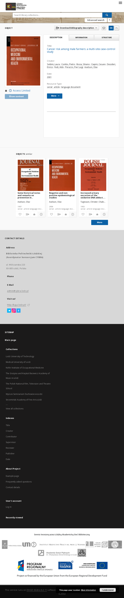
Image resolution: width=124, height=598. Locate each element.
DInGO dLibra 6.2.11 (37, 590)
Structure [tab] (107, 37)
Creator (9, 431)
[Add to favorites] (104, 28)
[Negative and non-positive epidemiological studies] (62, 175)
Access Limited (21, 90)
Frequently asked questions (19, 481)
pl (117, 28)
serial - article (53, 87)
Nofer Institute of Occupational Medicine (25, 367)
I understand (108, 589)
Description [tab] (56, 37)
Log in (8, 507)
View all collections (14, 408)
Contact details (13, 487)
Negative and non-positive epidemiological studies (62, 195)
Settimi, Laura (53, 64)
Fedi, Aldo (59, 67)
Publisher (10, 453)
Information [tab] (81, 37)
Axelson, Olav (91, 67)
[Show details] (41, 214)
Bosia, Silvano (83, 64)
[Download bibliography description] (27, 214)
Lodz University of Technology (20, 356)
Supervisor (11, 442)
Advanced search (95, 20)
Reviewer (10, 448)
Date (8, 459)
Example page (12, 476)
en (111, 28)
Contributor (11, 436)
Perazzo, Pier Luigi (74, 67)
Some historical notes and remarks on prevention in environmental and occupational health (29, 195)
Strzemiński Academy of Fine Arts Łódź (24, 399)
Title (8, 425)
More (99, 222)
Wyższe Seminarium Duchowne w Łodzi (24, 394)
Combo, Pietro (68, 64)
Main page (10, 340)
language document (70, 87)
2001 (49, 77)
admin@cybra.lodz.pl (18, 291)
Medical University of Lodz (18, 362)
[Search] (107, 15)
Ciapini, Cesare (98, 64)
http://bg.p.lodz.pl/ (16, 304)
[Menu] (120, 2)
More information (88, 590)
